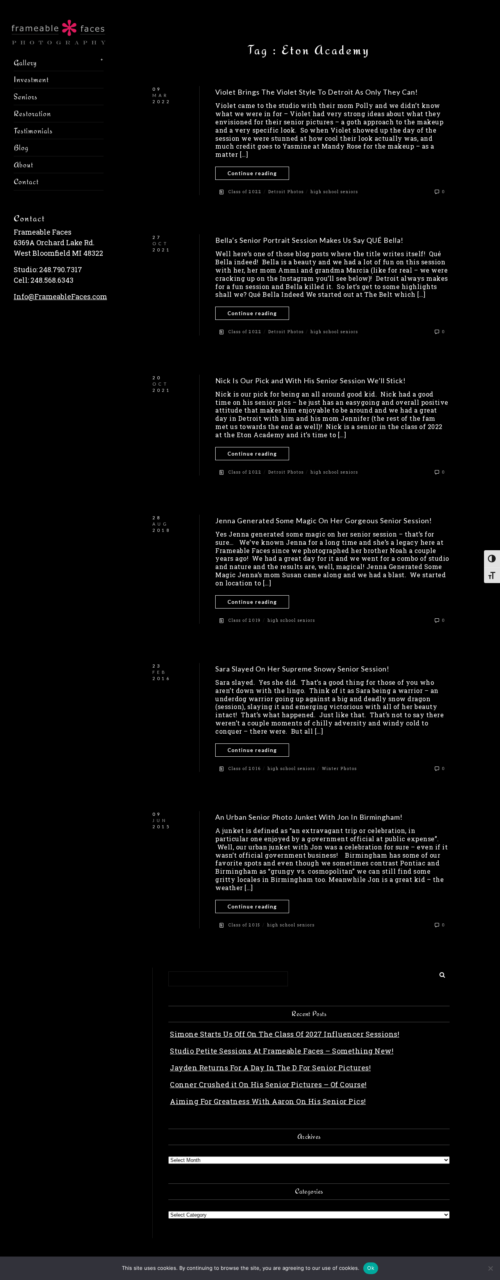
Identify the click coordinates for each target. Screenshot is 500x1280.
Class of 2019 (245, 620)
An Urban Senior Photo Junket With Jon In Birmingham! (309, 817)
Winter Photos (339, 768)
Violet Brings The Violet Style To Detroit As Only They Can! (316, 92)
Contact (26, 181)
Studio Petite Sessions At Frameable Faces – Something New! (281, 1051)
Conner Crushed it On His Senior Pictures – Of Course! (268, 1084)
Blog (21, 147)
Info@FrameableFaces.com (60, 296)
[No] (490, 1268)
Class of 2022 (245, 191)
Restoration (32, 113)
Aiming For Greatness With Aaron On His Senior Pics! (268, 1101)
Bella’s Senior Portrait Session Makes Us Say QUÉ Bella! (309, 240)
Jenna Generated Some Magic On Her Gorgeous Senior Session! (323, 520)
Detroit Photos (286, 191)
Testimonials (33, 130)
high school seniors (334, 191)
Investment (31, 79)
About (23, 164)
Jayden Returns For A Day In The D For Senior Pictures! (270, 1067)
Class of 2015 (245, 925)
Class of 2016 (245, 768)
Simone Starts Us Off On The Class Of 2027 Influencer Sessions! (284, 1034)
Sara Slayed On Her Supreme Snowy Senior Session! (302, 668)
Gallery (25, 62)
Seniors (26, 96)
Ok (370, 1268)
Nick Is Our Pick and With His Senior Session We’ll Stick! (310, 380)
